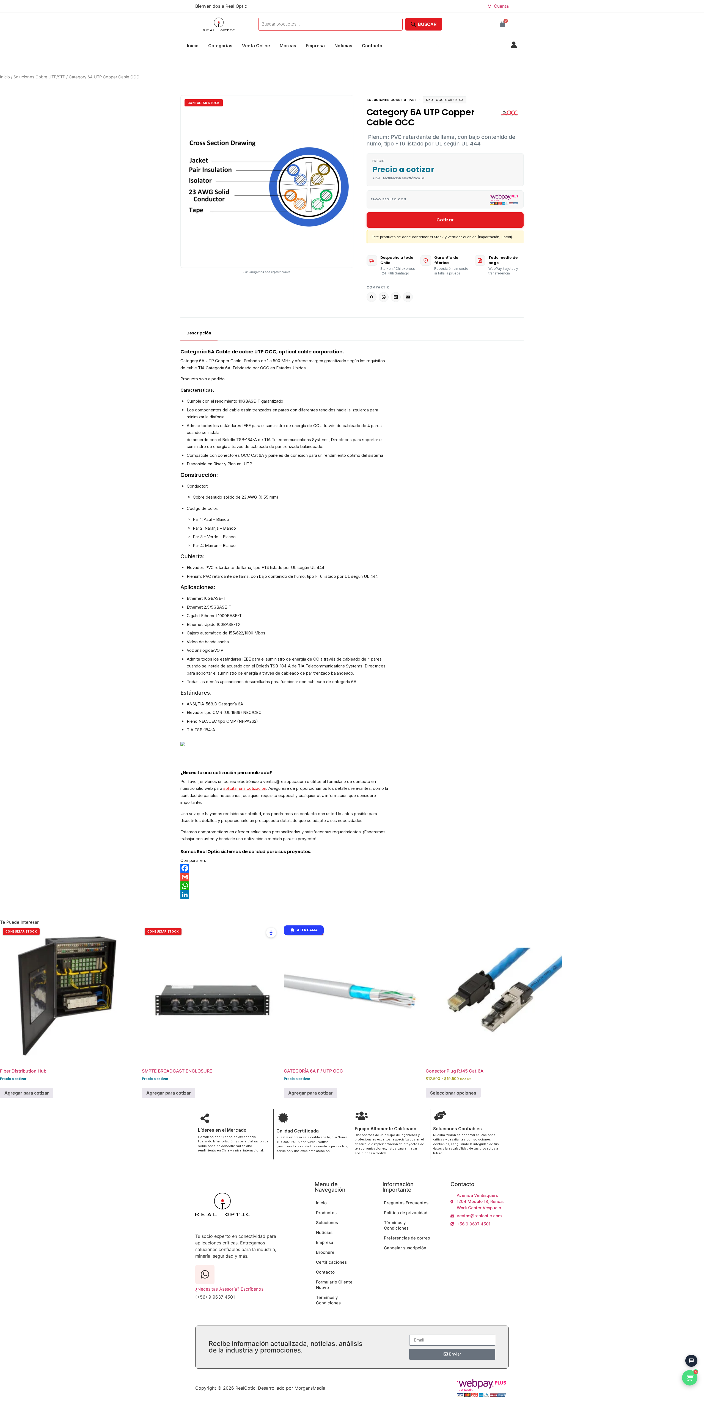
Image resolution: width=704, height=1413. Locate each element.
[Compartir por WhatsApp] (384, 297)
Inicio (193, 45)
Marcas (288, 45)
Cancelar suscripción (405, 1247)
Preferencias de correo (407, 1238)
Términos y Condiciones (328, 1300)
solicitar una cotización (244, 788)
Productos (326, 1212)
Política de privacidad (405, 1212)
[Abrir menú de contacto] (691, 1361)
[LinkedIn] (284, 894)
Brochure (325, 1252)
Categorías (220, 45)
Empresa (315, 45)
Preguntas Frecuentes (406, 1202)
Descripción (198, 333)
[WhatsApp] (284, 885)
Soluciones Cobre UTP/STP (39, 77)
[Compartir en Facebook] (371, 297)
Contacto (372, 45)
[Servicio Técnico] (689, 1347)
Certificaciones (331, 1262)
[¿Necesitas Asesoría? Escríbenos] (205, 1274)
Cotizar (445, 220)
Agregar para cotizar (26, 1093)
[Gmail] (284, 877)
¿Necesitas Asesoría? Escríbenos (229, 1289)
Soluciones (327, 1222)
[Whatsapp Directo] (689, 1332)
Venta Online (256, 45)
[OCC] (510, 113)
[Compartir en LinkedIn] (396, 297)
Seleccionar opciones (453, 1093)
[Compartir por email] (408, 297)
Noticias (343, 45)
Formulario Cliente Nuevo (334, 1284)
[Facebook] (284, 868)
